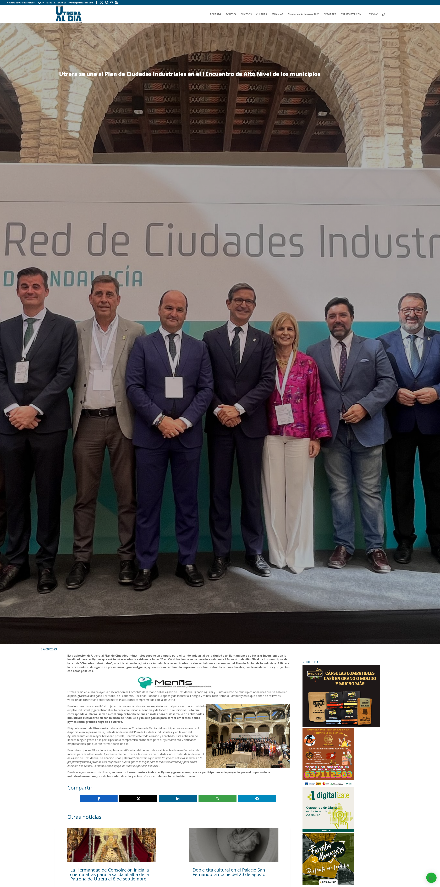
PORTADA (215, 14)
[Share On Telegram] (257, 798)
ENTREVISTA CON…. (352, 14)
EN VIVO (373, 14)
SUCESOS (246, 14)
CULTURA (261, 14)
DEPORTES (330, 14)
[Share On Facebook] (99, 798)
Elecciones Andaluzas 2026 (303, 14)
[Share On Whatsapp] (217, 798)
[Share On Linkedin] (178, 798)
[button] (431, 878)
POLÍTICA (231, 14)
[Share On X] (138, 798)
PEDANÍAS (277, 14)
